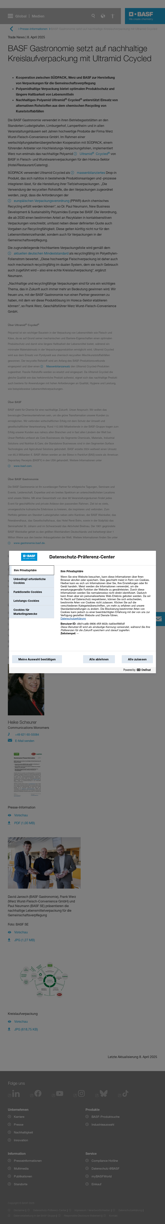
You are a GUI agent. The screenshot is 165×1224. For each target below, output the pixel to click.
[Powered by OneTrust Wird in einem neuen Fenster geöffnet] (138, 670)
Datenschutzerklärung (73, 618)
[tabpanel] (107, 604)
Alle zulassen (137, 659)
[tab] (31, 570)
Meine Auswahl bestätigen (37, 659)
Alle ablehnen (99, 659)
